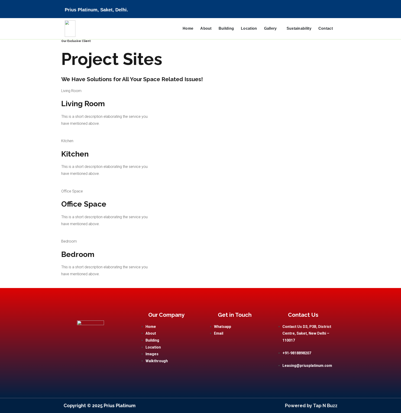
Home (188, 28)
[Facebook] (333, 6)
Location (249, 28)
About (206, 28)
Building (226, 28)
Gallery (270, 28)
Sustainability (299, 28)
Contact (325, 28)
